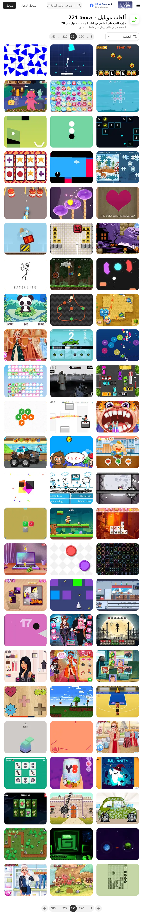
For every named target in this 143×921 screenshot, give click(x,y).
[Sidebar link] (138, 5)
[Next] (44, 908)
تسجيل (9, 5)
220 (81, 36)
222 (64, 36)
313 (53, 36)
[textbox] (122, 37)
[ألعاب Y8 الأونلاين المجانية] (125, 5)
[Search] (78, 5)
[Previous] (98, 908)
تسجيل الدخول (28, 5)
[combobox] (122, 36)
